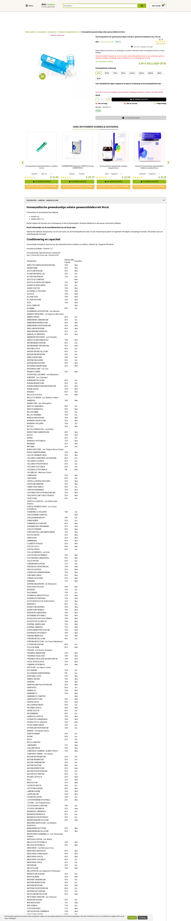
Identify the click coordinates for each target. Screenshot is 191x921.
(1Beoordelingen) (161, 44)
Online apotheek (30, 32)
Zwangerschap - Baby (141, 10)
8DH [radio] (99, 78)
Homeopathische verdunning (106, 68)
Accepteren (132, 918)
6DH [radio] (159, 73)
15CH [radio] (141, 73)
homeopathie (41, 32)
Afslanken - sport (129, 10)
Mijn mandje (156, 6)
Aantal (98, 95)
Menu (31, 5)
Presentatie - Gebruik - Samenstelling (42, 200)
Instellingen (142, 918)
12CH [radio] (132, 73)
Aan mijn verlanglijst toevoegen (143, 47)
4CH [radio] (99, 73)
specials (174, 10)
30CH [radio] (150, 73)
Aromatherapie (76, 10)
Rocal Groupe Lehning (107, 42)
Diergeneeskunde (154, 10)
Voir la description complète (104, 61)
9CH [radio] (123, 73)
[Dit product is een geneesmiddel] (99, 113)
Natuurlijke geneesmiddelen (51, 10)
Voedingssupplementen (34, 10)
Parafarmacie (103, 10)
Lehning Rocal (52, 32)
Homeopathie (64, 10)
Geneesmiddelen (90, 10)
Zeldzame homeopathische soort (69, 32)
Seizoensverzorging (117, 10)
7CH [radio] (115, 73)
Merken (165, 10)
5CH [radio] (107, 73)
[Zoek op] (142, 6)
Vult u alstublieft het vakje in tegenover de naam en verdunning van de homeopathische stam (128, 84)
